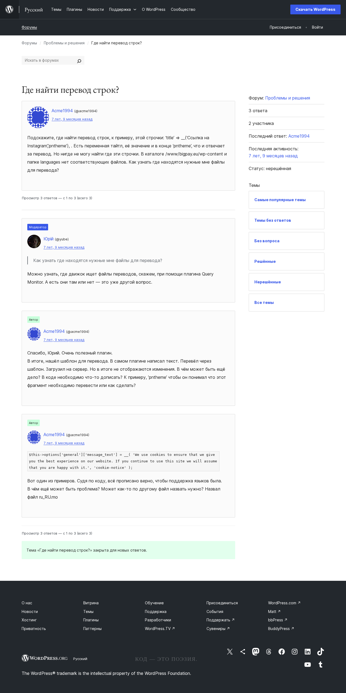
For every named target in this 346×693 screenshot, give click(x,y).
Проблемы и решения (64, 43)
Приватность (34, 628)
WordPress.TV (160, 628)
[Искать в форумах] (79, 60)
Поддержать (221, 620)
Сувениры (218, 628)
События (215, 611)
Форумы (29, 27)
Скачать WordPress (315, 9)
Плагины (91, 620)
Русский (80, 658)
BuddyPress (281, 628)
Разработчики (158, 620)
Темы (88, 611)
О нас (27, 603)
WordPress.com (284, 603)
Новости (30, 611)
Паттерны (92, 628)
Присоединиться (222, 603)
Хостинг (29, 620)
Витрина (91, 603)
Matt (274, 611)
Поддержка (156, 611)
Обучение (154, 603)
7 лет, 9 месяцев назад (72, 119)
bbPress (278, 620)
